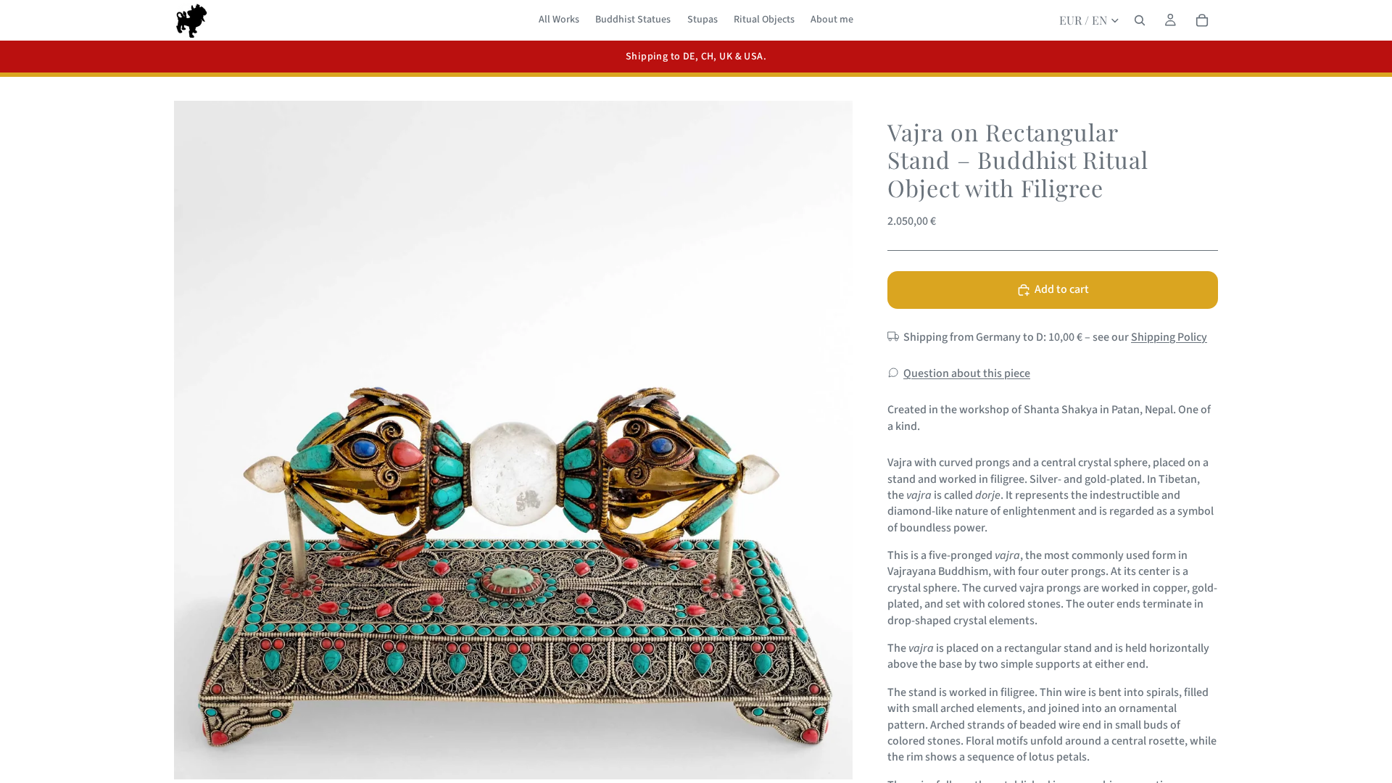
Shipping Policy (1169, 337)
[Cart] (1202, 20)
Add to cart (1062, 289)
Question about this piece (966, 373)
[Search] (1140, 20)
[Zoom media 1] (513, 440)
